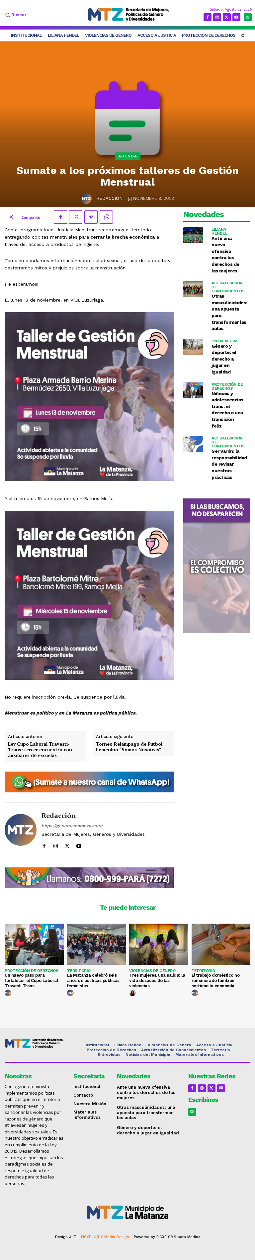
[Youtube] (236, 17)
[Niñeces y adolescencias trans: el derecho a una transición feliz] (193, 390)
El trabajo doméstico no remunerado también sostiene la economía (216, 980)
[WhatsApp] (106, 217)
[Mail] (248, 17)
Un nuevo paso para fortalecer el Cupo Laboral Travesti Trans (31, 980)
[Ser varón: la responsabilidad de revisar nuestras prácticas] (193, 444)
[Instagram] (217, 17)
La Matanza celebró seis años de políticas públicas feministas (93, 980)
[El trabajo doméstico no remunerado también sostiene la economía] (221, 944)
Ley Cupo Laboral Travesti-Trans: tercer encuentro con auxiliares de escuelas (40, 749)
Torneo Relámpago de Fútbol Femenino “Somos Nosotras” (129, 747)
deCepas (108, 1246)
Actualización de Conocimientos (228, 287)
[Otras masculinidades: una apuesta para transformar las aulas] (193, 289)
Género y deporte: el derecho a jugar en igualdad (224, 358)
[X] (227, 17)
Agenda (127, 156)
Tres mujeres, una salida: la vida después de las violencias (157, 980)
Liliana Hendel (219, 231)
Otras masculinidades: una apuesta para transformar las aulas (146, 1112)
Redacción (109, 198)
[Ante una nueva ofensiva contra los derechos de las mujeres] (193, 235)
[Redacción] (87, 198)
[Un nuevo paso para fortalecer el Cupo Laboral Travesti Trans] (34, 944)
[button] (15, 14)
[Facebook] (208, 17)
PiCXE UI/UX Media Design (105, 1237)
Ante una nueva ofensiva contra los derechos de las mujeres (146, 1092)
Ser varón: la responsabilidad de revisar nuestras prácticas (229, 464)
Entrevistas (225, 341)
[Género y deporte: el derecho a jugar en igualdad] (193, 347)
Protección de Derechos (227, 386)
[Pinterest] (91, 217)
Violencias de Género (152, 971)
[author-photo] (9, 993)
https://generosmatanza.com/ (72, 825)
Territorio (79, 971)
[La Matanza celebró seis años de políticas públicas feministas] (96, 944)
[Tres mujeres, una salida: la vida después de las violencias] (158, 944)
